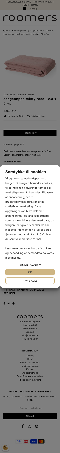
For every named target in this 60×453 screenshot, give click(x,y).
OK (30, 272)
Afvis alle (30, 280)
